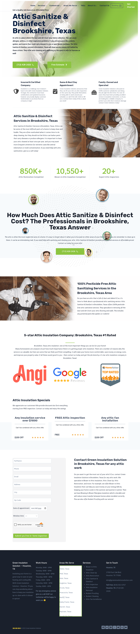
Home (33, 6)
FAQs (83, 6)
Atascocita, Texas (66, 593)
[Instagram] (110, 627)
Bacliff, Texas (64, 597)
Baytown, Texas (65, 612)
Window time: (18, 516)
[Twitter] (107, 627)
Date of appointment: (21, 508)
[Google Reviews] (122, 627)
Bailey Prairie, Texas (67, 602)
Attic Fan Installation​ (94, 599)
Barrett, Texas (65, 607)
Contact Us (104, 6)
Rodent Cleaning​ (92, 596)
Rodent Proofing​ (92, 593)
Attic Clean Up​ (91, 573)
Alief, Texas (64, 574)
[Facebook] (103, 627)
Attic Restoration (92, 576)
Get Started (130, 5)
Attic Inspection (92, 584)
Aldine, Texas (64, 569)
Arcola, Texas (64, 588)
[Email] (118, 627)
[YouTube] (125, 627)
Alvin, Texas (64, 578)
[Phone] (114, 627)
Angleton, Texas (66, 583)
